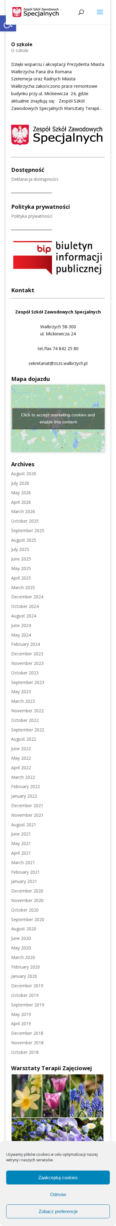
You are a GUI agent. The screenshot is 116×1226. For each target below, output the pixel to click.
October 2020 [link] (25, 910)
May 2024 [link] (21, 635)
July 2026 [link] (20, 483)
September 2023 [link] (27, 682)
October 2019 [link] (25, 995)
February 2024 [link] (25, 644)
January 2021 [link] (24, 881)
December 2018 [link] (27, 1033)
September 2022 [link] (27, 730)
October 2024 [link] (25, 606)
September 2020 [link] (27, 919)
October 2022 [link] (25, 720)
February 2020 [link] (25, 967)
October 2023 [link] (25, 673)
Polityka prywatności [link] (31, 216)
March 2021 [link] (23, 862)
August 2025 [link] (23, 540)
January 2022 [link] (24, 796)
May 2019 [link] (21, 1014)
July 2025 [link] (20, 549)
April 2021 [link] (21, 853)
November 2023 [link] (27, 663)
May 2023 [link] (21, 691)
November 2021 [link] (27, 815)
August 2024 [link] (23, 616)
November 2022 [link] (27, 711)
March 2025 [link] (23, 587)
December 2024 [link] (27, 597)
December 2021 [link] (27, 805)
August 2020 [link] (23, 929)
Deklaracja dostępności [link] (34, 179)
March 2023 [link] (23, 701)
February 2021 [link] (25, 872)
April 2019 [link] (21, 1023)
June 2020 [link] (21, 938)
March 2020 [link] (23, 957)
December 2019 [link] (27, 986)
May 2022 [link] (21, 758)
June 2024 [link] (21, 625)
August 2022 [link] (23, 739)
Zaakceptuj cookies (58, 1177)
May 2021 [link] (21, 843)
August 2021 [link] (23, 824)
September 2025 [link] (27, 530)
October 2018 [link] (25, 1052)
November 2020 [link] (27, 900)
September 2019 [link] (27, 1005)
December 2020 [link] (27, 891)
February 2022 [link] (25, 786)
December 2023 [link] (27, 654)
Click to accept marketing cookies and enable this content (58, 418)
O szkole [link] (21, 44)
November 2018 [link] (27, 1043)
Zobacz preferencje (58, 1211)
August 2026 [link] (23, 473)
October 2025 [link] (25, 521)
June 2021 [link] (21, 834)
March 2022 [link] (23, 777)
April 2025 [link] (21, 578)
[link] (35, 12)
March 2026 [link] (23, 511)
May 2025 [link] (21, 568)
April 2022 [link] (21, 768)
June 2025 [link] (21, 559)
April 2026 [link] (21, 502)
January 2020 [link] (24, 976)
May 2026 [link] (21, 493)
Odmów (58, 1194)
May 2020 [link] (21, 948)
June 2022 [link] (21, 748)
